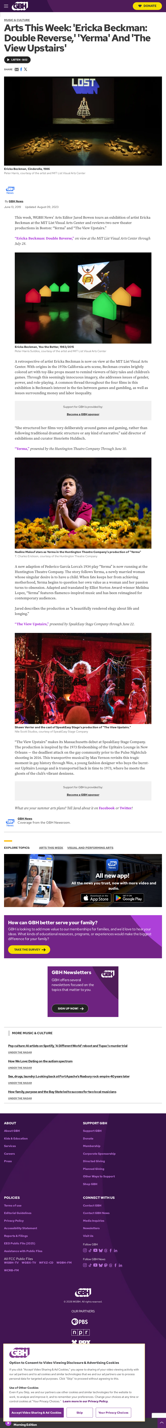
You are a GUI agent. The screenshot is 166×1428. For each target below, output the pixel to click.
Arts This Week (51, 848)
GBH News (16, 201)
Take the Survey (27, 949)
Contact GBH (92, 1205)
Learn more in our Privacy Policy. (85, 1401)
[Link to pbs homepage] (79, 1321)
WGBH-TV (11, 1262)
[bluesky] (101, 1250)
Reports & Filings (16, 1236)
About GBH (12, 1131)
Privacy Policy (14, 1220)
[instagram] (85, 1250)
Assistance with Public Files (23, 1251)
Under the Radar (20, 1052)
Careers (9, 1153)
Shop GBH (90, 1184)
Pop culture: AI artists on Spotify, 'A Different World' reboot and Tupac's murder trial (68, 1046)
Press (8, 1161)
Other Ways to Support (99, 1176)
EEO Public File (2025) (19, 1243)
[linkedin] (115, 1250)
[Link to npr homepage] (80, 1332)
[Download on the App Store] (96, 897)
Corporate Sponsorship (99, 1153)
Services (10, 1146)
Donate (150, 6)
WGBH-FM (64, 1262)
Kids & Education (16, 1138)
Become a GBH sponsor (83, 414)
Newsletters (91, 1228)
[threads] (105, 1250)
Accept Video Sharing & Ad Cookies (37, 1412)
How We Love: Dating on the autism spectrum (40, 1061)
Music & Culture (17, 20)
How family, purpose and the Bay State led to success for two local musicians (62, 1092)
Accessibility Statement (20, 1228)
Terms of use (12, 1205)
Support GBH (92, 1131)
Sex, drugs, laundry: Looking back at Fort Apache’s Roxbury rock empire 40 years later (69, 1076)
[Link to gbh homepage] (20, 6)
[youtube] (95, 1250)
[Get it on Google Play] (129, 897)
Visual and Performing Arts (90, 848)
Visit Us (88, 1236)
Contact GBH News (96, 1213)
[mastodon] (105, 1265)
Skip (80, 1412)
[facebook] (110, 1250)
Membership (91, 1146)
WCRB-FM (11, 1270)
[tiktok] (90, 1250)
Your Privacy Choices (113, 1412)
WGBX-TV (29, 1262)
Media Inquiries (93, 1220)
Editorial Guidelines (17, 1213)
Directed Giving (94, 1161)
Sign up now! (68, 1008)
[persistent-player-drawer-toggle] (161, 1423)
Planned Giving (93, 1169)
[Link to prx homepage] (80, 1342)
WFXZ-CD (46, 1262)
